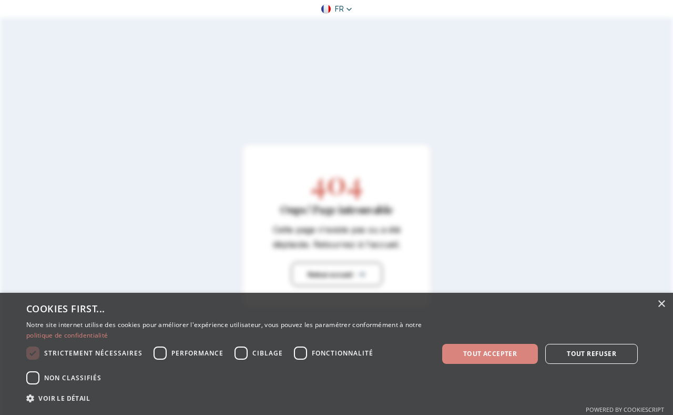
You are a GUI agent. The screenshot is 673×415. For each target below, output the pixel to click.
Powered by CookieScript (625, 409)
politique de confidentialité (67, 335)
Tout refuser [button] (591, 353)
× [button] (661, 304)
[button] (336, 9)
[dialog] (336, 354)
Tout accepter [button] (490, 353)
